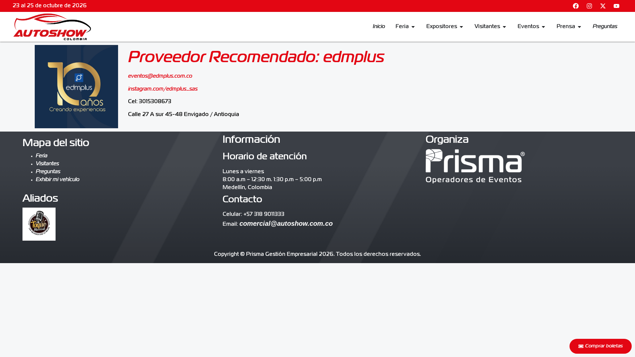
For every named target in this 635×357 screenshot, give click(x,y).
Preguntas (48, 172)
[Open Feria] (413, 27)
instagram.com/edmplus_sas (162, 89)
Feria (41, 156)
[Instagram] (589, 6)
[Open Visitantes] (504, 27)
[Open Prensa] (579, 27)
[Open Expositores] (461, 27)
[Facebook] (576, 6)
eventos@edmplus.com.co (160, 76)
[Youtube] (616, 6)
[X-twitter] (603, 6)
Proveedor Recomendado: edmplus (256, 58)
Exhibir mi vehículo (57, 180)
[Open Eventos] (543, 27)
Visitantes (47, 164)
